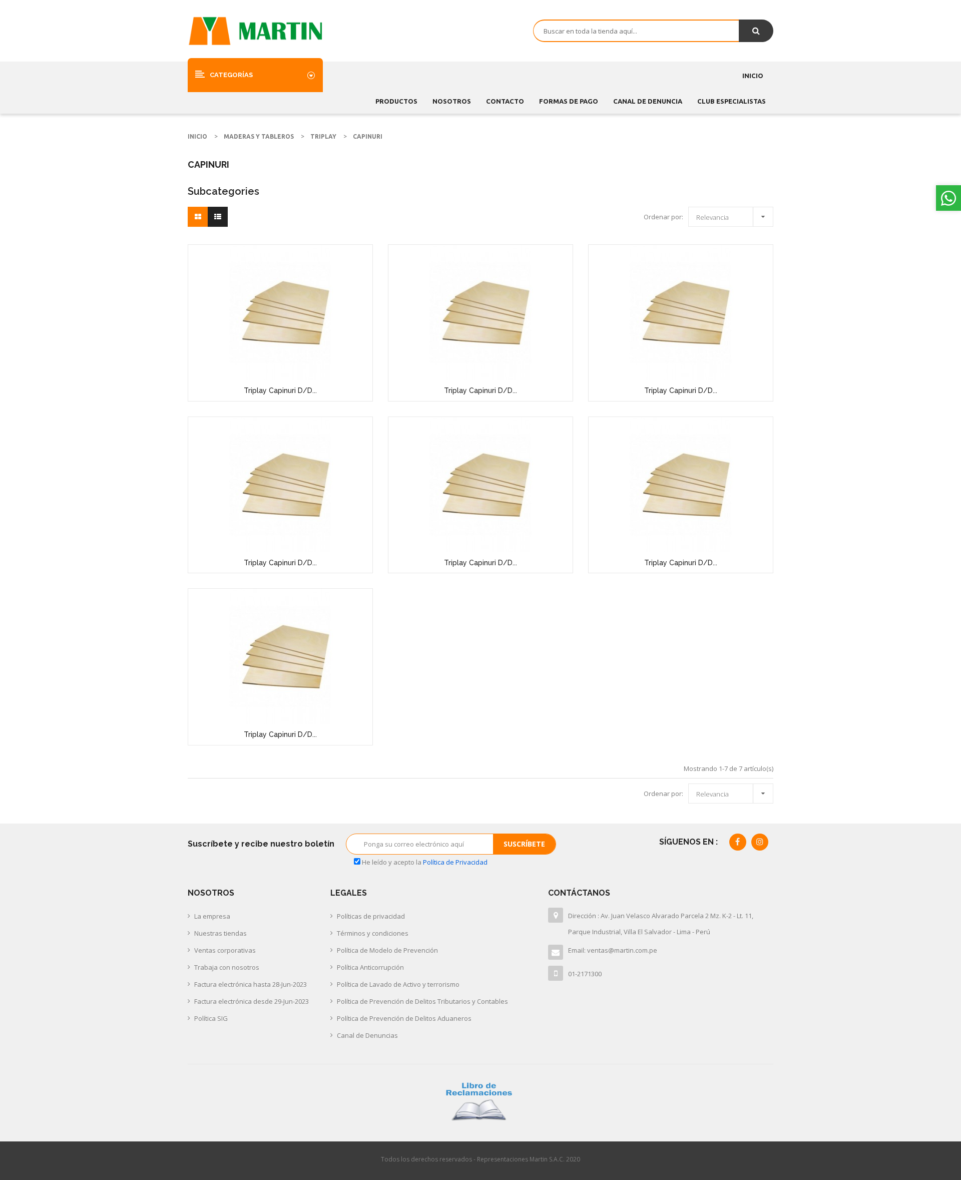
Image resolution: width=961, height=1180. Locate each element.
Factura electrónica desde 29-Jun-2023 (251, 1001)
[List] (217, 216)
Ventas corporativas (225, 950)
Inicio (752, 75)
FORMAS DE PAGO (568, 101)
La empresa (212, 916)
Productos (396, 101)
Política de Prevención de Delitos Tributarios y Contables (422, 1001)
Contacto (505, 101)
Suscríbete (524, 844)
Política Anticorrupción (370, 967)
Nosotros (451, 101)
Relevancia (733, 215)
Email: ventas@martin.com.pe (612, 950)
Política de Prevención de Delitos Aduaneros (404, 1018)
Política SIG (211, 1018)
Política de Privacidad (455, 862)
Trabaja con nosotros (226, 967)
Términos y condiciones (372, 933)
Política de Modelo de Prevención (387, 950)
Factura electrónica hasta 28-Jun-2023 (250, 984)
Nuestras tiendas (220, 933)
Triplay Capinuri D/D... (280, 390)
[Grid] (198, 216)
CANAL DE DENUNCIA (647, 101)
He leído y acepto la (424, 862)
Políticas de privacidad (371, 916)
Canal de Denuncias (367, 1035)
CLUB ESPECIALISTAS (731, 101)
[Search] (756, 31)
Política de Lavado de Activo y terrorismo (398, 984)
